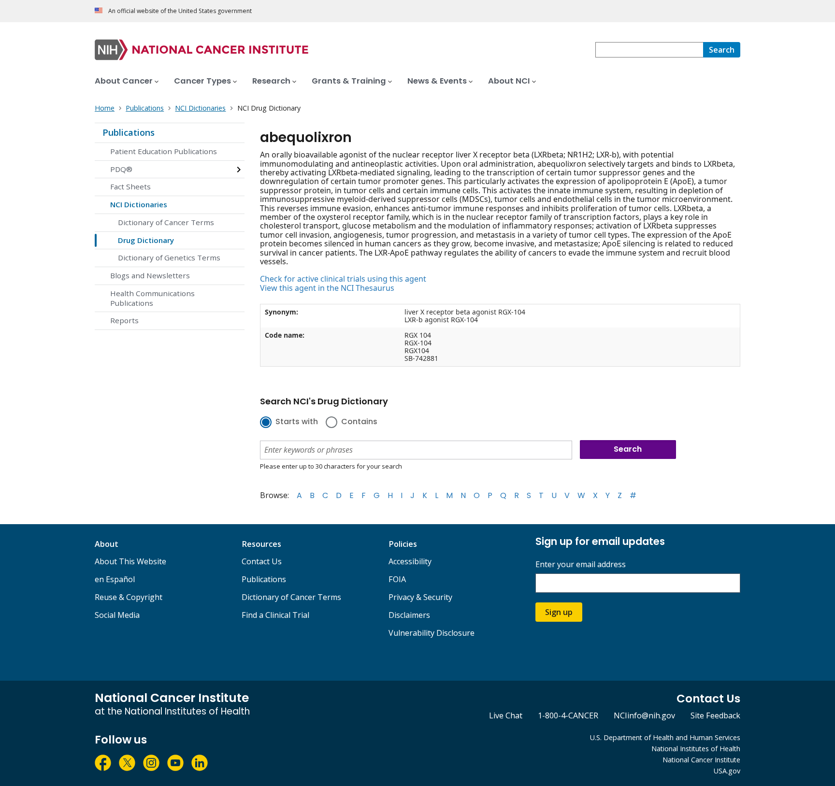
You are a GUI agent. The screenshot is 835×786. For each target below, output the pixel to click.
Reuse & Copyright (128, 597)
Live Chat (505, 715)
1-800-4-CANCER (568, 715)
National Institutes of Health (695, 748)
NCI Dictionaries (138, 204)
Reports (124, 320)
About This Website (130, 561)
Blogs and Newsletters (150, 275)
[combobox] (649, 49)
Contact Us (262, 561)
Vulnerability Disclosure (432, 633)
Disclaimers (409, 615)
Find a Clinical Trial (275, 615)
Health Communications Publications (152, 298)
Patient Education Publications (163, 151)
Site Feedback (715, 715)
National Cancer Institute (701, 759)
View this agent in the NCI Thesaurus (327, 288)
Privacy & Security (420, 597)
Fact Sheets (130, 186)
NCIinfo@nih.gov (644, 715)
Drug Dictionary (146, 240)
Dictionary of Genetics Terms (169, 257)
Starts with (296, 422)
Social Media (117, 615)
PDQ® (121, 169)
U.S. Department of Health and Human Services (665, 737)
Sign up (559, 612)
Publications (128, 132)
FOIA (397, 579)
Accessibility (410, 561)
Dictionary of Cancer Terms (166, 222)
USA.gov (727, 770)
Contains (359, 422)
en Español (115, 579)
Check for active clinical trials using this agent (343, 278)
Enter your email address (580, 564)
